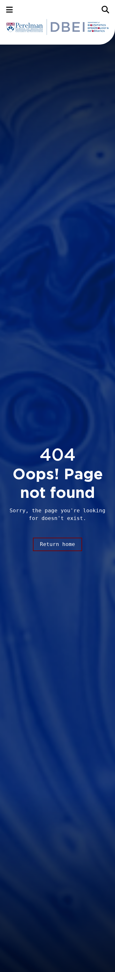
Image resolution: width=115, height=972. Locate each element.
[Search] (105, 9)
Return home (57, 544)
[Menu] (9, 9)
